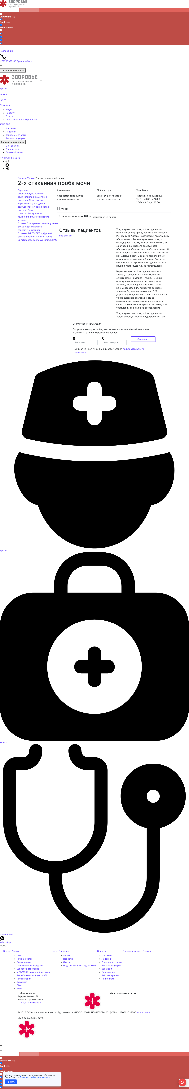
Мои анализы (13, 145)
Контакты (11, 128)
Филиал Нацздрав (15, 138)
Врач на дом (12, 149)
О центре (5, 124)
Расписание (6, 50)
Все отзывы (66, 235)
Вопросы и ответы (16, 135)
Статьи (9, 116)
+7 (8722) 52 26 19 (10, 157)
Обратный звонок (15, 152)
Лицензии (11, 131)
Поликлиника (30, 196)
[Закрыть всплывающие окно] (1, 1045)
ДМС (31, 193)
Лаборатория (29, 240)
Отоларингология (36, 223)
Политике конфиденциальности (35, 1077)
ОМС (49, 240)
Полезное (5, 105)
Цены (3, 99)
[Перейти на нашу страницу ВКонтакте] (7, 168)
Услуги (3, 94)
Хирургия (42, 240)
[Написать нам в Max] (7, 164)
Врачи (3, 88)
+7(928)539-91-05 (31, 1002)
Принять (11, 1082)
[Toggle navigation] (1, 65)
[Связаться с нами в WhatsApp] (7, 161)
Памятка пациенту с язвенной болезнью (30, 230)
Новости (10, 112)
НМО (55, 240)
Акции (9, 109)
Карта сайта (143, 1012)
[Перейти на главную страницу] (20, 80)
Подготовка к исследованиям (22, 119)
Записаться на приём (12, 70)
